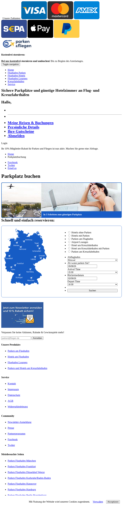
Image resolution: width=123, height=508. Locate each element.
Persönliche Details (23, 127)
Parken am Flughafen (82, 239)
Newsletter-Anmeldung (19, 422)
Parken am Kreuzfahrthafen (85, 251)
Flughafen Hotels (16, 75)
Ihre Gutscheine (21, 131)
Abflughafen (73, 257)
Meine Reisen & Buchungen (30, 123)
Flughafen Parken (17, 72)
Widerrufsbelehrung (18, 406)
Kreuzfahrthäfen (16, 81)
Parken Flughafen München (22, 460)
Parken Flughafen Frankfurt (22, 466)
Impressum (13, 389)
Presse (11, 428)
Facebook (13, 162)
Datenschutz (14, 395)
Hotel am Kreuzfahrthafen (84, 245)
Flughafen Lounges (17, 78)
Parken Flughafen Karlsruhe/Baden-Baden (29, 478)
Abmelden (16, 136)
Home (11, 70)
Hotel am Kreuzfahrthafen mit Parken (90, 248)
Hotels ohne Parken (81, 232)
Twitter (11, 165)
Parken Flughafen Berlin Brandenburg (27, 495)
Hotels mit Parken (80, 235)
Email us (12, 168)
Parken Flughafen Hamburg (22, 489)
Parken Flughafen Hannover (22, 483)
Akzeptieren (113, 502)
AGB (10, 400)
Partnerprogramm (16, 433)
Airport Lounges (79, 242)
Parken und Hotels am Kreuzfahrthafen (27, 368)
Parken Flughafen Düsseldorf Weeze (26, 472)
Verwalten (98, 501)
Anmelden (37, 338)
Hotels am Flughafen (18, 356)
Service (11, 84)
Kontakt (12, 383)
